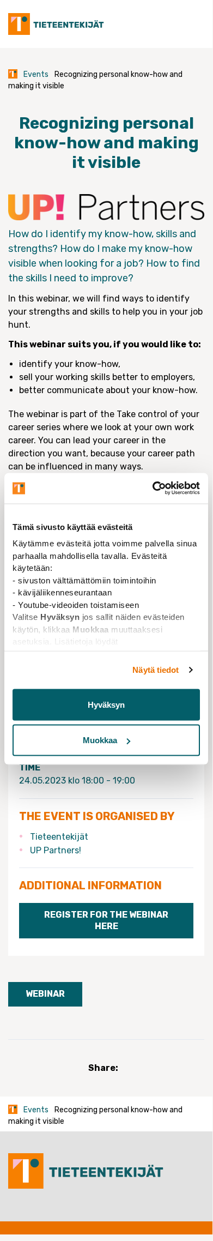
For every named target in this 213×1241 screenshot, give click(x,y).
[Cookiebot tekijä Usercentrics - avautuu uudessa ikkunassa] (153, 488)
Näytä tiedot (155, 669)
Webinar (45, 994)
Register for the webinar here (106, 920)
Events (35, 74)
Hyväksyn (106, 704)
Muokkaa (100, 740)
